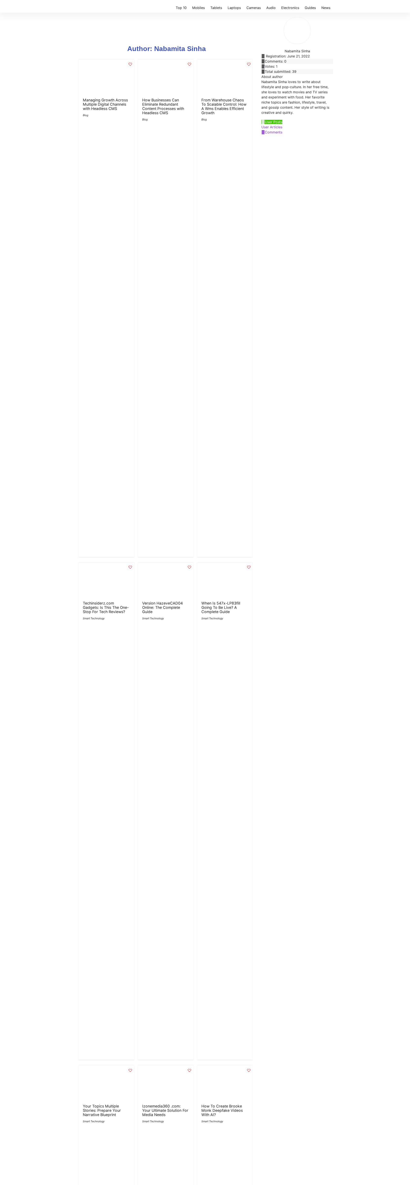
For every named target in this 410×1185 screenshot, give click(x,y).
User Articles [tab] (271, 127)
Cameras (253, 8)
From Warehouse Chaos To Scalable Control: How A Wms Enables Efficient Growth (223, 106)
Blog (85, 115)
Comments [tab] (273, 132)
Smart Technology (94, 618)
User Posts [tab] (273, 122)
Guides (310, 8)
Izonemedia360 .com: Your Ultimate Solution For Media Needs (165, 1110)
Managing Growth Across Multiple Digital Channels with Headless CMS (105, 104)
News (325, 8)
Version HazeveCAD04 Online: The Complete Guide (162, 607)
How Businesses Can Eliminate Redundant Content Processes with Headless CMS (163, 106)
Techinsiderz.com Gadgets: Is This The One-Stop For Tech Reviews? (106, 607)
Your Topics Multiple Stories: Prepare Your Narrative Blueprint (102, 1110)
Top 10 (181, 8)
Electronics (290, 8)
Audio (271, 8)
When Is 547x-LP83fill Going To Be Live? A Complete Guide (220, 607)
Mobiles (198, 8)
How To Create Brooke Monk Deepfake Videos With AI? (222, 1110)
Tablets (216, 8)
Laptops (234, 8)
